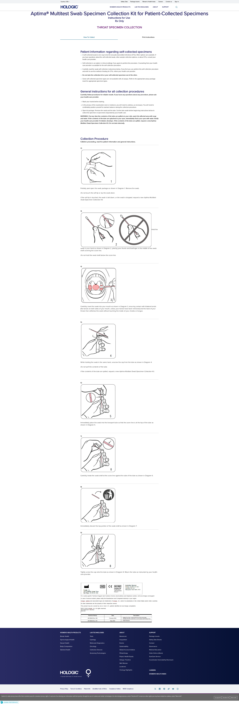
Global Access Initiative (127, 650)
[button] (119, 702)
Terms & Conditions (76, 689)
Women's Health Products (120, 7)
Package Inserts (135, 1)
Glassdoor (169, 689)
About (155, 7)
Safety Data (124, 1)
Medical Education (155, 650)
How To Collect (89, 37)
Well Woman (124, 663)
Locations (123, 667)
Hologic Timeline (125, 660)
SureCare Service (155, 656)
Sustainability (124, 646)
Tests (91, 636)
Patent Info (87, 689)
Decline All (226, 697)
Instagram (178, 689)
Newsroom (123, 636)
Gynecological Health (67, 640)
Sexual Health (64, 643)
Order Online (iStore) (156, 653)
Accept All (218, 697)
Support (165, 7)
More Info (233, 697)
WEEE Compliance (128, 689)
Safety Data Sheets (155, 640)
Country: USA (65, 1)
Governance (153, 646)
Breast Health (64, 636)
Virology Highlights (126, 670)
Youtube (173, 689)
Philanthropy (124, 653)
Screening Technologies (98, 653)
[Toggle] (177, 7)
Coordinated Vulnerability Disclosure (161, 660)
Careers (160, 1)
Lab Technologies (142, 7)
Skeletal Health (65, 650)
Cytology (93, 640)
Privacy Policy (64, 689)
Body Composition (66, 646)
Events (122, 643)
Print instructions (148, 37)
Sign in (177, 1)
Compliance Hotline (115, 689)
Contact (151, 643)
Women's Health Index (149, 1)
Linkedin (160, 689)
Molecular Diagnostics (97, 643)
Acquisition (123, 640)
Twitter (155, 689)
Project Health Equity (126, 656)
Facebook (164, 689)
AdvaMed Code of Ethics (100, 689)
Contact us (169, 1)
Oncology (93, 646)
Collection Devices (96, 650)
